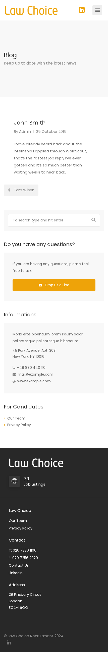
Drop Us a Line (56, 284)
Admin (25, 131)
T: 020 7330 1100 (22, 550)
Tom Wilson (23, 190)
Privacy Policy (19, 424)
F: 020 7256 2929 (23, 557)
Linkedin (16, 572)
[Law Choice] (31, 8)
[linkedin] (9, 642)
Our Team (16, 418)
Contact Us (19, 565)
